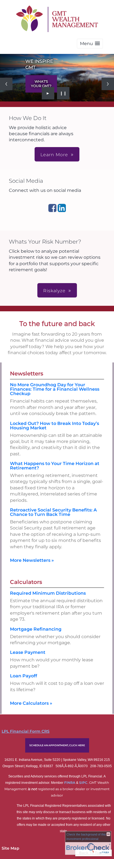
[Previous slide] (6, 84)
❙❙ (63, 93)
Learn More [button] (54, 154)
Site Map (10, 848)
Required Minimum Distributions (48, 593)
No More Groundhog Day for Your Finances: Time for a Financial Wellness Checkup (54, 389)
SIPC (83, 782)
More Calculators (31, 703)
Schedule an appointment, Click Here (57, 745)
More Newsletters (32, 560)
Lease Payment (27, 652)
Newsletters (26, 373)
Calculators (26, 582)
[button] (90, 43)
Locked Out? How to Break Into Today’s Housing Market (54, 425)
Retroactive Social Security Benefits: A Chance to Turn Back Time (53, 512)
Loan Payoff (23, 675)
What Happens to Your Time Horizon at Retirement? (54, 466)
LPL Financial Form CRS (26, 731)
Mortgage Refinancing (35, 629)
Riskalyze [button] (54, 290)
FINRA (70, 782)
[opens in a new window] (52, 210)
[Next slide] (108, 84)
